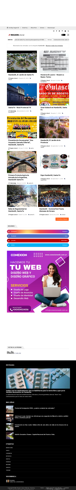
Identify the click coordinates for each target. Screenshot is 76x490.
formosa (8, 461)
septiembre (44, 180)
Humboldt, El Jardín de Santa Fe (21, 75)
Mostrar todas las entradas (54, 45)
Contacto (66, 487)
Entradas (12, 480)
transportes (44, 81)
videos (10, 79)
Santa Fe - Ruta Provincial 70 (19, 107)
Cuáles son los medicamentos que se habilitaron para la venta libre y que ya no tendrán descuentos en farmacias (35, 391)
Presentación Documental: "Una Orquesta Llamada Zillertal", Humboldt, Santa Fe (20, 142)
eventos (8, 458)
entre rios (8, 456)
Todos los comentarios (16, 482)
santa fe (31, 183)
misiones (8, 464)
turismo (8, 470)
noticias (34, 39)
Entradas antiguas (62, 219)
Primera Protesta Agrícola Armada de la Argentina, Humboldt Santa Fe (18, 177)
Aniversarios (50, 488)
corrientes (9, 453)
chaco (7, 450)
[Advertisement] (38, 13)
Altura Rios (34, 27)
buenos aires (9, 447)
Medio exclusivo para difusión (54, 487)
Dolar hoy (25, 27)
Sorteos (42, 27)
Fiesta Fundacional (60, 488)
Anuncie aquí (51, 27)
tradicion (43, 114)
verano (63, 214)
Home (42, 487)
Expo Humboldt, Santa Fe (50, 175)
